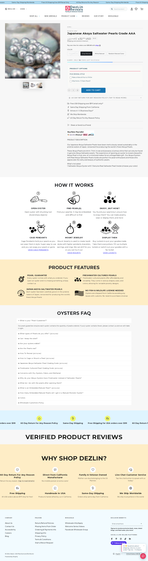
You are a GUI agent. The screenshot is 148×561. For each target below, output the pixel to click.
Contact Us (9, 526)
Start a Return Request (44, 543)
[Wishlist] (136, 9)
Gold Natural (73, 53)
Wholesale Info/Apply (74, 523)
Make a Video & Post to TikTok (82, 77)
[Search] (112, 9)
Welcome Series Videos (75, 526)
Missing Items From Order (45, 526)
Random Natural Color (116, 53)
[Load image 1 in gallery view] (26, 85)
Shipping (70, 41)
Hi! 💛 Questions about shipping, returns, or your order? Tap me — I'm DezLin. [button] (132, 548)
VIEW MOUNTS (74, 253)
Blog (7, 536)
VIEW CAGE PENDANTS (38, 250)
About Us (8, 523)
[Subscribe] (142, 523)
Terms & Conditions (43, 539)
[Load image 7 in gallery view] (39, 85)
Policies (38, 518)
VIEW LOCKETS (109, 253)
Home (69, 27)
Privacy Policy (40, 536)
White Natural (99, 53)
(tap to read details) (26, 481)
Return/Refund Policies (44, 523)
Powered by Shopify (11, 556)
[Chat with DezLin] (143, 556)
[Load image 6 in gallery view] (33, 85)
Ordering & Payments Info (45, 530)
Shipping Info (40, 533)
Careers (8, 533)
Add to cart (93, 90)
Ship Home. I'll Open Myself (81, 81)
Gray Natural (86, 53)
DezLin (12, 554)
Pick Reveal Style (77, 74)
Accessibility (10, 530)
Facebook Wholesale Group (76, 530)
